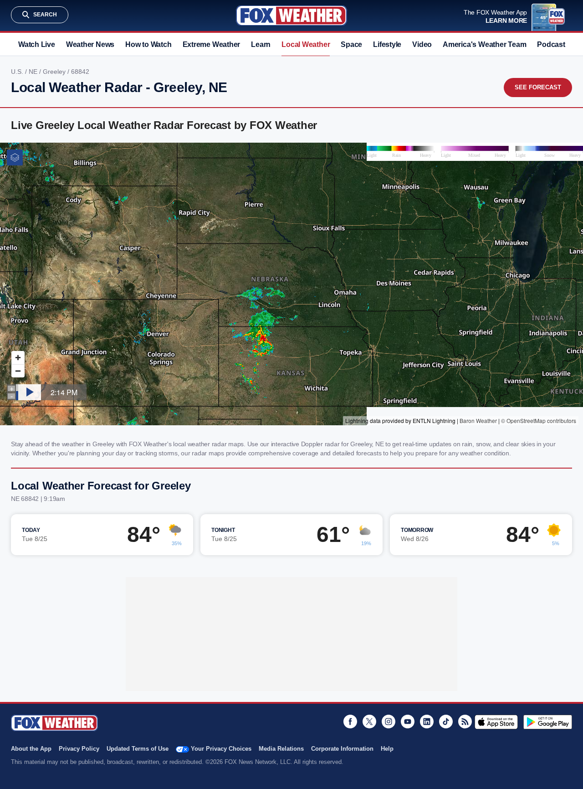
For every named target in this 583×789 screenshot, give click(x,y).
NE (34, 71)
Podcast (551, 44)
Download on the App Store (496, 722)
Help (387, 748)
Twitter (369, 721)
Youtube (407, 721)
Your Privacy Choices (221, 748)
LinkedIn (427, 721)
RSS (465, 721)
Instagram (388, 721)
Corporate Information (342, 748)
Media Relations (281, 748)
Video (422, 44)
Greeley (55, 71)
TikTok (446, 721)
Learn (261, 44)
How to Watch (148, 44)
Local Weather (305, 44)
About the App (31, 748)
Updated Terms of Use (138, 748)
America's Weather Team (484, 44)
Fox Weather (291, 15)
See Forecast (538, 87)
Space (351, 44)
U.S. (18, 71)
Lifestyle (387, 44)
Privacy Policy (79, 748)
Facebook (350, 721)
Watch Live (36, 44)
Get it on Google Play (547, 722)
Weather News (90, 44)
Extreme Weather (211, 44)
